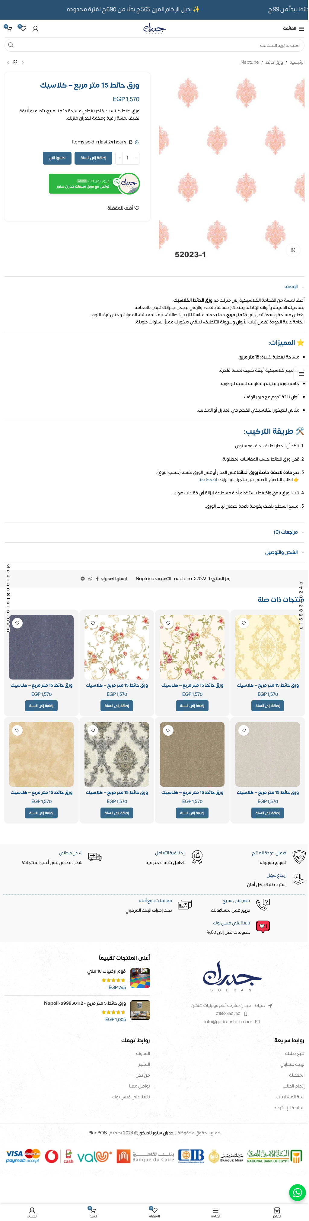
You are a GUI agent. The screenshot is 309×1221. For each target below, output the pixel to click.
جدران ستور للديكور (156, 1133)
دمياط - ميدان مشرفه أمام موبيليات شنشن (228, 1005)
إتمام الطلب (293, 1086)
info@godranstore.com (228, 1021)
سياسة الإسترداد (289, 1108)
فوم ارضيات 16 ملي (106, 971)
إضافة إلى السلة (93, 158)
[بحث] (11, 45)
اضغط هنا (208, 480)
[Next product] (8, 62)
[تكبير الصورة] (293, 250)
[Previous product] (22, 62)
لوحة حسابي (292, 1064)
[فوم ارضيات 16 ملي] (140, 979)
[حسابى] (35, 29)
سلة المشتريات (290, 1097)
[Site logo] (154, 28)
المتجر (144, 1064)
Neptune (250, 62)
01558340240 (228, 1013)
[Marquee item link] (140, 9)
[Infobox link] (155, 928)
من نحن (142, 1075)
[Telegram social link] (83, 579)
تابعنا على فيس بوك (131, 1097)
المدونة (143, 1053)
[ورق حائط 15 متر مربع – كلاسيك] (267, 647)
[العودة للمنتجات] (15, 62)
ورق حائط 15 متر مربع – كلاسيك (268, 685)
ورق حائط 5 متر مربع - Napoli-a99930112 (85, 1003)
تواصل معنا (139, 1086)
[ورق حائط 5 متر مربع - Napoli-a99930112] (140, 1011)
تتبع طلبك (294, 1053)
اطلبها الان (57, 158)
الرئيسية (296, 62)
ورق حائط (274, 62)
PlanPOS (98, 1133)
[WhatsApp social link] (90, 579)
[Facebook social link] (97, 579)
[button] (267, 705)
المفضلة (296, 1075)
